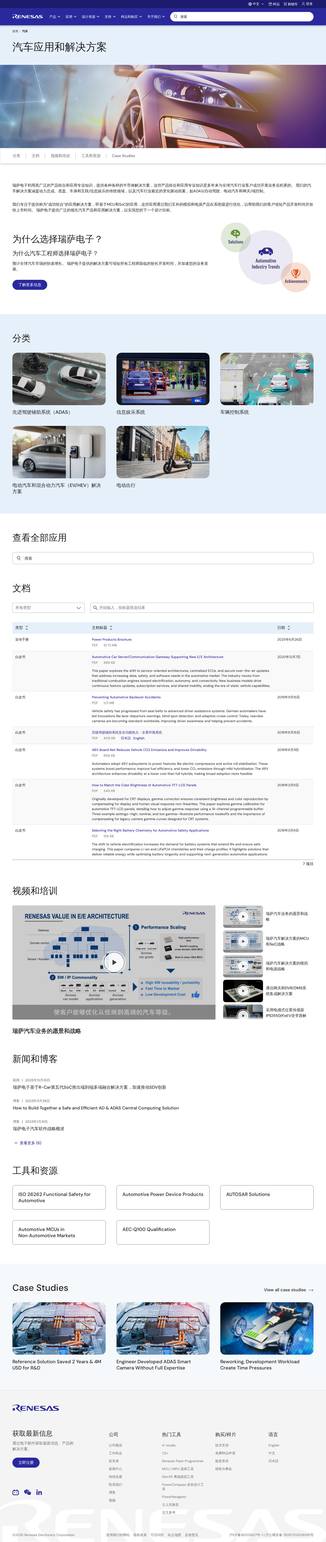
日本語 (126, 738)
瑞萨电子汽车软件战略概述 (38, 1129)
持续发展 (115, 1477)
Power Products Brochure (111, 639)
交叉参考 (168, 1512)
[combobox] (163, 558)
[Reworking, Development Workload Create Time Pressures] (267, 1328)
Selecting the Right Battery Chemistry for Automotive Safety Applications (150, 830)
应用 (15, 31)
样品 (276, 4)
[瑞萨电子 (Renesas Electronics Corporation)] (27, 16)
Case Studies (123, 155)
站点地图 (174, 1535)
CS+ (165, 1453)
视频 (112, 1500)
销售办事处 (223, 1469)
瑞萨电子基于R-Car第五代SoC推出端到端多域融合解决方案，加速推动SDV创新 (89, 1087)
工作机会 (115, 1453)
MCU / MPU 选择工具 (178, 1469)
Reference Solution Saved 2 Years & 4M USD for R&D (56, 1364)
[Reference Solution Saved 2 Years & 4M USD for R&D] (59, 1328)
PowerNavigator (174, 1497)
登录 (309, 4)
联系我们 (115, 1484)
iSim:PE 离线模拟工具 (178, 1477)
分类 (16, 155)
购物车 (293, 4)
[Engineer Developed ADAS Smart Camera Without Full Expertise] (163, 1328)
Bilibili (15, 1492)
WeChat (27, 1492)
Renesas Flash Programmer (183, 1461)
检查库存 (222, 1461)
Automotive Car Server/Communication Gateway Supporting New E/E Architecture (157, 657)
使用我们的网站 (118, 1535)
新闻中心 (115, 1469)
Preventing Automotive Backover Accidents (126, 697)
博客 (112, 1492)
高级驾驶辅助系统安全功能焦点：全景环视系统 (127, 732)
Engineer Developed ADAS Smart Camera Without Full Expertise (153, 1364)
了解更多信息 (29, 284)
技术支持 (222, 1445)
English (138, 738)
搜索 (242, 16)
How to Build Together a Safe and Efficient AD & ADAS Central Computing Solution (96, 1108)
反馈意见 (191, 1535)
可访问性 (157, 1535)
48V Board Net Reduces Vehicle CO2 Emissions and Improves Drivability (149, 750)
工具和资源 (90, 155)
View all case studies (285, 1290)
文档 (35, 155)
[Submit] (19, 558)
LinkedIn (39, 1492)
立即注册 (26, 1462)
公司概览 (115, 1445)
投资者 (114, 1461)
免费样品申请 (225, 1453)
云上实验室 (170, 1504)
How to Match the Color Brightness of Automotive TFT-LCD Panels (144, 785)
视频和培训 (60, 155)
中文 (271, 1453)
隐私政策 (140, 1535)
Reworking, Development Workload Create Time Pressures (260, 1364)
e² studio (169, 1445)
